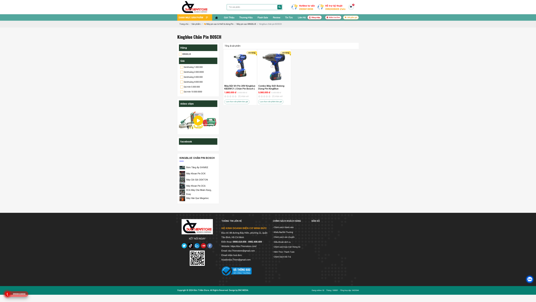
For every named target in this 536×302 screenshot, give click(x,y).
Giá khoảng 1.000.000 (193, 67)
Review (276, 17)
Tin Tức (289, 17)
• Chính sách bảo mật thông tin (286, 247)
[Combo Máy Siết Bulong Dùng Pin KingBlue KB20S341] (274, 66)
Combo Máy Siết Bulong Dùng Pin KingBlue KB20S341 (271, 87)
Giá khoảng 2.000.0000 (194, 72)
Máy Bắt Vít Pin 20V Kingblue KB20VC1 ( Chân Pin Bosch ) (239, 87)
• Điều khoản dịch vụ (282, 242)
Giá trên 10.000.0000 (193, 92)
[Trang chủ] (216, 17)
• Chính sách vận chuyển (284, 237)
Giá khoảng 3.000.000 (193, 77)
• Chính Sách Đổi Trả (282, 257)
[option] (198, 120)
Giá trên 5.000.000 (192, 87)
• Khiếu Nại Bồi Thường (283, 232)
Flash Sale (263, 17)
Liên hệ (302, 17)
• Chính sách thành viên (283, 227)
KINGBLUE (186, 54)
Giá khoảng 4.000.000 (193, 82)
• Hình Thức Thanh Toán (284, 252)
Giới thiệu (229, 17)
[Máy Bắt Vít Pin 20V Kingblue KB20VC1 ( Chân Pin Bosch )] (240, 66)
